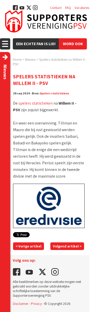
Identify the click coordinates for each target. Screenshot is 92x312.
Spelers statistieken (54, 93)
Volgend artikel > (67, 246)
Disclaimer (20, 303)
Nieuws (30, 59)
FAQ (68, 7)
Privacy (36, 303)
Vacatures (82, 7)
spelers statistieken (35, 103)
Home (17, 59)
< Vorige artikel (28, 246)
